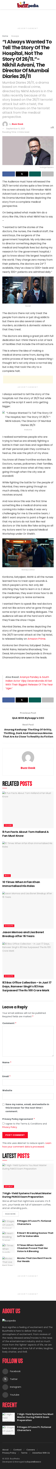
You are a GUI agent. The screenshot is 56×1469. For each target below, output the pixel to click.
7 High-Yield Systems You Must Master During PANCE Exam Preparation (26, 1195)
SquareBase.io (34, 1461)
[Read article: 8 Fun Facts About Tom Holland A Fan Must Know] (28, 809)
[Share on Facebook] (8, 173)
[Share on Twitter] (22, 173)
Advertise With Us (41, 1452)
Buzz (7, 875)
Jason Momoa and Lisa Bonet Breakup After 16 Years (23, 934)
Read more (12, 1213)
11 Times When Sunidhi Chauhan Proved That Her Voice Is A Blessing (32, 1248)
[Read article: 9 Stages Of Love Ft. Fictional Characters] (8, 1224)
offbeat (9, 1186)
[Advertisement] (28, 16)
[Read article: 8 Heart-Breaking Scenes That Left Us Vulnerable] (8, 1236)
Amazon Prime (36, 639)
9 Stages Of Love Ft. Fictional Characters (34, 1222)
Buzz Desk (17, 124)
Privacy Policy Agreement (18, 1119)
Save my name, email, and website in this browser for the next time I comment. (27, 1108)
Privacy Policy (9, 1127)
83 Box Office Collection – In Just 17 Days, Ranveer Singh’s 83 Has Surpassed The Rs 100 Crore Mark (26, 986)
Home (5, 36)
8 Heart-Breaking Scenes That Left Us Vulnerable (35, 1234)
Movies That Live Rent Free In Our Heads (34, 1260)
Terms (24, 1452)
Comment (9, 1023)
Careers (30, 1449)
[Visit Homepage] (28, 5)
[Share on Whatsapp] (35, 173)
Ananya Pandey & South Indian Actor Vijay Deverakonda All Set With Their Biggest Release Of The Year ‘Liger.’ (29, 682)
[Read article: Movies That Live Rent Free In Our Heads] (8, 1261)
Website (7, 1090)
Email (6, 1076)
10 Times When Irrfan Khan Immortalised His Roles (21, 884)
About (5, 1449)
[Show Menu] (3, 4)
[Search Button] (52, 4)
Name (7, 1062)
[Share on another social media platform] (48, 173)
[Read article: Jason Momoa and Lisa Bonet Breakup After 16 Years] (28, 910)
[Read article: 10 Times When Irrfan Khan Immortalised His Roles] (28, 860)
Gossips (15, 36)
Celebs (8, 825)
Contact (17, 1449)
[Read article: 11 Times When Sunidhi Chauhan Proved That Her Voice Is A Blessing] (8, 1248)
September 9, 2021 (15, 128)
